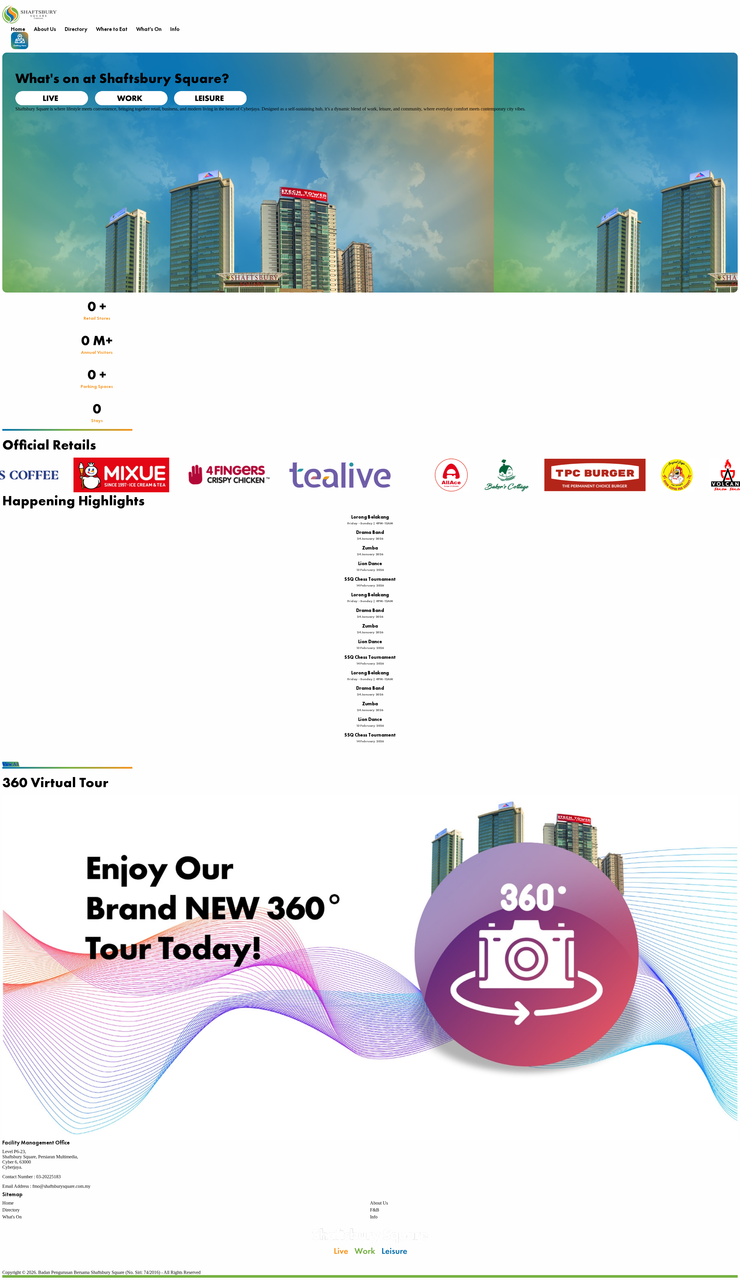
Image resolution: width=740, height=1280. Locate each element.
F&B (374, 1209)
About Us (45, 29)
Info (175, 29)
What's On (149, 29)
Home (18, 29)
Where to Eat (111, 29)
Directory (76, 29)
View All (10, 764)
